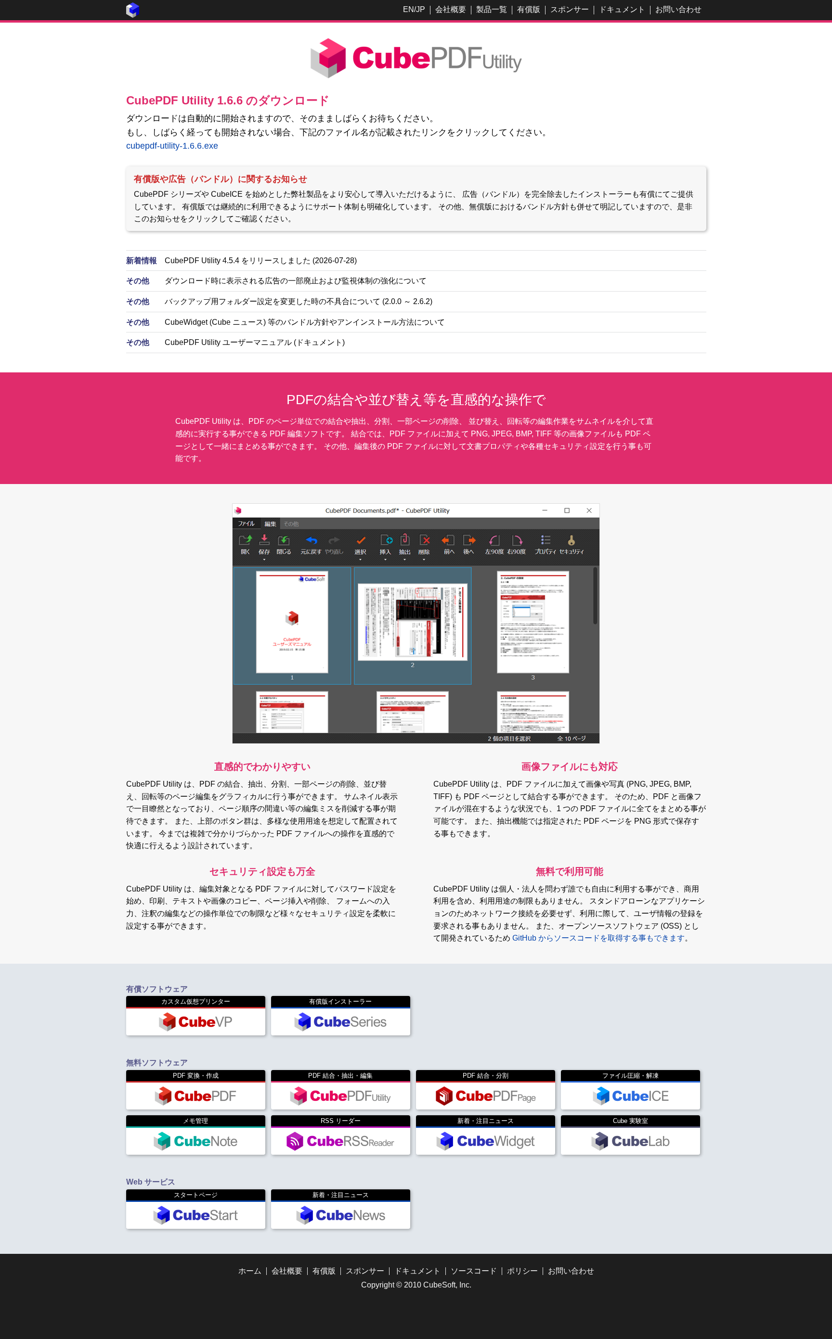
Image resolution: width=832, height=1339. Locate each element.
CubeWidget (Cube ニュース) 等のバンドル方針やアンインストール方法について (305, 322)
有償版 (528, 9)
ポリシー (522, 1271)
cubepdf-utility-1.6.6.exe (172, 146)
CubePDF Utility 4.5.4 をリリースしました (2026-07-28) (261, 260)
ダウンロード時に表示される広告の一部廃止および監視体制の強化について (296, 281)
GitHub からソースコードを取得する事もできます (598, 938)
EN (408, 9)
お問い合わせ (678, 9)
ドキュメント (622, 9)
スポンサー (569, 9)
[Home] (133, 15)
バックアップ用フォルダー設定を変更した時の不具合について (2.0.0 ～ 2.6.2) (298, 301)
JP (420, 9)
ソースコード (474, 1271)
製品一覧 (491, 9)
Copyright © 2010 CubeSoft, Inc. (416, 1285)
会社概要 (450, 9)
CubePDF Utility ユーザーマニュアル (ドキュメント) (255, 342)
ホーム (249, 1271)
